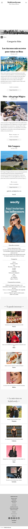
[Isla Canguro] (14, 160)
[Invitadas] (14, 477)
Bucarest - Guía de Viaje (14, 266)
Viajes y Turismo (14, 279)
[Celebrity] (14, 437)
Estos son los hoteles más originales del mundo (14, 254)
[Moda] (14, 342)
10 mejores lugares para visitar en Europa (14, 256)
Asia (14, 265)
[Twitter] (12, 518)
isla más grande (14, 182)
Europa (14, 268)
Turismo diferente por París (14, 248)
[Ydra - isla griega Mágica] (14, 111)
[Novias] (14, 322)
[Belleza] (14, 383)
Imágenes (14, 271)
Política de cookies (14, 509)
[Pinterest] (14, 518)
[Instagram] (16, 518)
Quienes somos (14, 498)
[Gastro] (14, 363)
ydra (18, 134)
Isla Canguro (14, 146)
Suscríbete (14, 522)
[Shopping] (14, 417)
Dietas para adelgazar (14, 272)
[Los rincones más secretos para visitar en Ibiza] (14, 63)
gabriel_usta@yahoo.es (14, 191)
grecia (11, 134)
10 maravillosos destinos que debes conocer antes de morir (14, 286)
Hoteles (14, 269)
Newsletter (14, 520)
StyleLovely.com (14, 2)
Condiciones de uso (14, 506)
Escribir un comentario (14, 87)
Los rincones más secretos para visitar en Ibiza (14, 249)
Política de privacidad (14, 508)
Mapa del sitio (14, 501)
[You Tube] (19, 518)
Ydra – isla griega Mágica (14, 97)
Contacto (14, 502)
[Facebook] (9, 518)
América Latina (14, 263)
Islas (14, 274)
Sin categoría (14, 277)
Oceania (14, 276)
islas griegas (15, 134)
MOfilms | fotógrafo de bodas (13, 285)
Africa (14, 262)
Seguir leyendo (13, 90)
